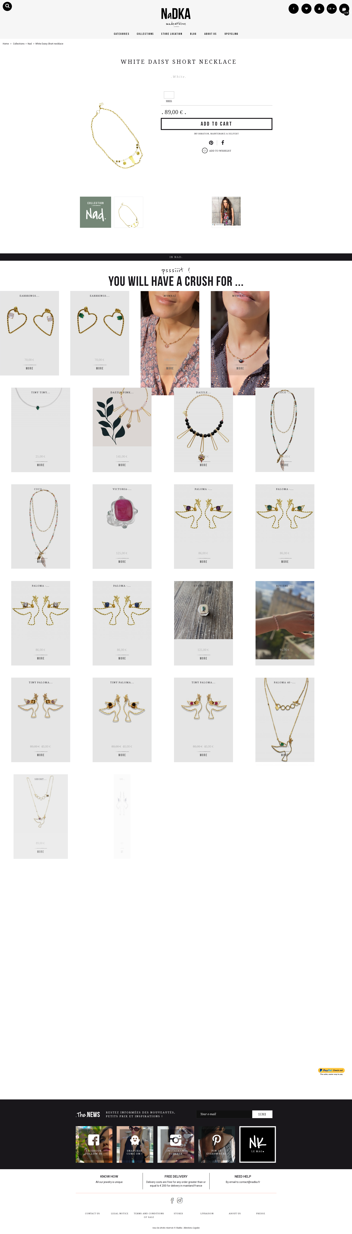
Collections (145, 34)
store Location (171, 34)
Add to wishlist (220, 150)
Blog (193, 34)
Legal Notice (119, 1213)
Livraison (207, 1213)
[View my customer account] (319, 9)
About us (210, 34)
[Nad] (95, 212)
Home (6, 43)
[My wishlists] (306, 9)
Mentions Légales (192, 1228)
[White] (169, 94)
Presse (260, 1213)
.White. (179, 77)
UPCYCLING (231, 34)
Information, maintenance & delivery (216, 134)
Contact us (92, 1213)
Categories (121, 34)
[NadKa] (176, 17)
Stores (178, 1213)
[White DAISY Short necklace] (128, 212)
